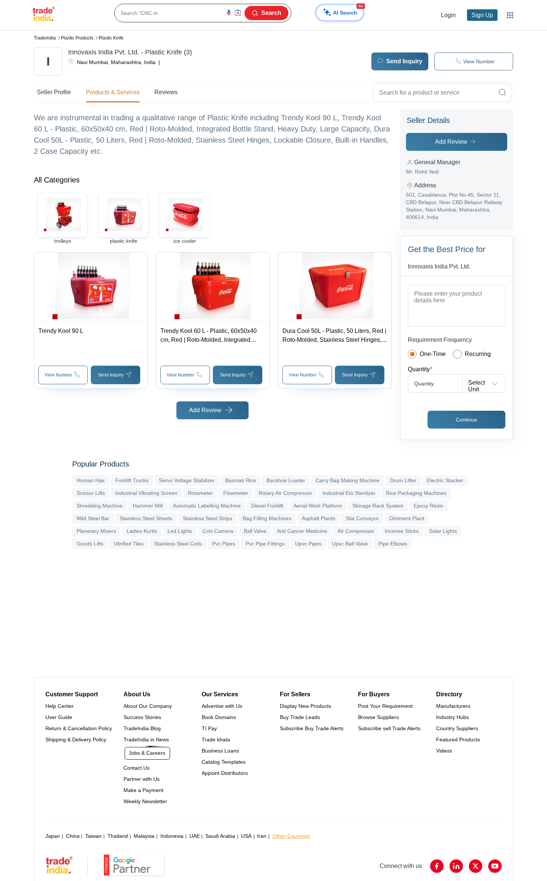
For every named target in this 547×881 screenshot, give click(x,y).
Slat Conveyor (362, 518)
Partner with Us (142, 779)
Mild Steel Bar (93, 518)
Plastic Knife (111, 38)
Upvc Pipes (308, 544)
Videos (444, 751)
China (73, 836)
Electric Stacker (445, 480)
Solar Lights (443, 531)
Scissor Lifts (91, 493)
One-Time (433, 354)
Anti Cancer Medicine (302, 531)
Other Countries (291, 836)
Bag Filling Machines (267, 518)
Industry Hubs (452, 717)
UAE (194, 836)
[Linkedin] (456, 866)
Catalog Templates (224, 762)
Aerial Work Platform (318, 506)
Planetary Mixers (96, 531)
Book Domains (219, 717)
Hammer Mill (148, 506)
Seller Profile (54, 92)
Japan (52, 836)
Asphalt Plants (318, 518)
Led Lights (179, 531)
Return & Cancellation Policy (78, 728)
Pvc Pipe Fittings (265, 544)
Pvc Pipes (223, 544)
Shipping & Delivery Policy (75, 739)
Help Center (59, 706)
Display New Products (305, 706)
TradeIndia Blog (142, 728)
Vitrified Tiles (129, 544)
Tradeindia (45, 38)
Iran (261, 836)
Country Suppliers (457, 728)
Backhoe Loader (285, 480)
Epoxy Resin (428, 506)
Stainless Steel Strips (207, 518)
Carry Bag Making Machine (348, 480)
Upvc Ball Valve (350, 544)
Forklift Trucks (131, 480)
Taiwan (93, 836)
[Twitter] (475, 866)
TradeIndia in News (146, 739)
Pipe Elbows (392, 544)
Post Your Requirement (385, 706)
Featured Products (458, 739)
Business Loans (220, 751)
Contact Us (137, 768)
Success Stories (142, 717)
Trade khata (216, 739)
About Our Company (148, 706)
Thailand (118, 836)
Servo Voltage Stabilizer (187, 480)
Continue (466, 420)
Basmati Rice (240, 480)
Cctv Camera (217, 531)
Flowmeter (235, 493)
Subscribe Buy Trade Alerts (311, 728)
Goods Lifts (90, 544)
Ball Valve (255, 531)
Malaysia (144, 836)
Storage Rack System (377, 506)
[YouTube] (495, 866)
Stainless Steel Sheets (146, 518)
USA (246, 836)
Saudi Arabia (220, 836)
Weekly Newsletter (145, 801)
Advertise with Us (222, 706)
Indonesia (171, 836)
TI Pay (209, 728)
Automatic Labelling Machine (207, 506)
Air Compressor (356, 531)
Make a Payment (143, 790)
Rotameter (200, 493)
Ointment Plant (406, 518)
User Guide (58, 717)
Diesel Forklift (267, 506)
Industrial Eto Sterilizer (349, 493)
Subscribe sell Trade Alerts (389, 728)
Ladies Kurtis (142, 531)
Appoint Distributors (225, 773)
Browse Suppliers (378, 717)
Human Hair (91, 480)
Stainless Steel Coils (178, 544)
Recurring (478, 354)
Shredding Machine (99, 506)
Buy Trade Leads (300, 717)
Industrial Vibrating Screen (146, 493)
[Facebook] (437, 866)
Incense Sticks (402, 531)
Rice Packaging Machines (416, 493)
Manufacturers (453, 706)
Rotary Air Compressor (285, 493)
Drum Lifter (403, 480)
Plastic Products (77, 38)
